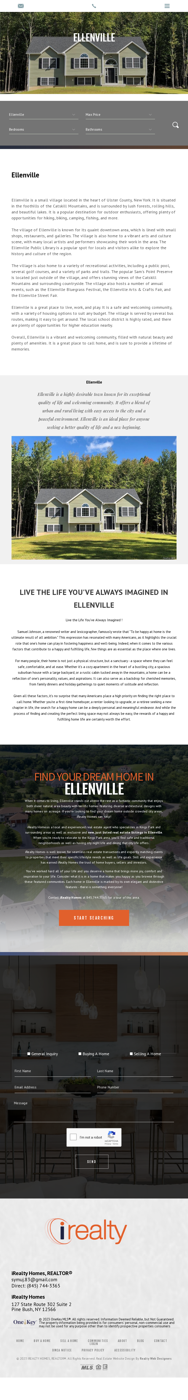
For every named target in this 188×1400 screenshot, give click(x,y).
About (122, 1341)
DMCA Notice (62, 1350)
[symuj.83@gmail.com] (21, 6)
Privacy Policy (93, 1350)
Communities (98, 1341)
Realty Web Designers (155, 1359)
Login (94, 1344)
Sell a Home (69, 1341)
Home (20, 1341)
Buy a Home (42, 1341)
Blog (140, 1341)
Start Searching (94, 917)
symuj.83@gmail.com (34, 1279)
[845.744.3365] (94, 6)
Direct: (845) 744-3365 (35, 1285)
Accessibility (125, 1350)
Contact (160, 1341)
